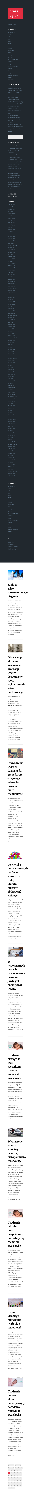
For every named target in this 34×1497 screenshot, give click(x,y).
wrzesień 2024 (11, 247)
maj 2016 (10, 430)
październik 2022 (12, 288)
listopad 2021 (11, 313)
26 (20, 1475)
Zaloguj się (11, 542)
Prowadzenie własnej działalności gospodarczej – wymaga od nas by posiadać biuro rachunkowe (15, 778)
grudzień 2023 (11, 265)
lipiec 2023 (10, 272)
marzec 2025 (11, 236)
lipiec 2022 (10, 295)
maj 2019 (10, 365)
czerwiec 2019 (11, 363)
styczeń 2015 (11, 464)
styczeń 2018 (11, 392)
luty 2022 (10, 306)
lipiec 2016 (10, 426)
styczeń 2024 (11, 263)
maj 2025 (10, 232)
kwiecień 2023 (11, 279)
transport (10, 68)
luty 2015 (10, 462)
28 (11, 1478)
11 (21, 1468)
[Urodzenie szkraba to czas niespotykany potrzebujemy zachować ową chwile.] (15, 1213)
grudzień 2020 (11, 336)
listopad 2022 (11, 286)
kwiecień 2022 (11, 302)
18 (11, 1473)
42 (8, 1485)
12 (8, 1470)
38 (11, 1483)
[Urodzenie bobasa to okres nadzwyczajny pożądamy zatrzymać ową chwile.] (15, 1381)
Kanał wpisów (11, 544)
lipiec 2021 (10, 322)
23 (11, 1475)
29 (14, 1478)
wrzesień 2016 (11, 421)
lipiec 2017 (10, 403)
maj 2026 (10, 211)
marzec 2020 (11, 349)
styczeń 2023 (11, 284)
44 (14, 1485)
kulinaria (10, 48)
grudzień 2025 (11, 220)
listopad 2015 (11, 442)
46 (20, 1485)
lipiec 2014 (10, 478)
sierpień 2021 (11, 320)
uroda (9, 71)
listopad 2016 (11, 417)
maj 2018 (10, 383)
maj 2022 (10, 299)
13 (11, 1470)
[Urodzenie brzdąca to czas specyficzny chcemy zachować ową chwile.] (15, 1045)
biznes (9, 34)
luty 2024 (10, 261)
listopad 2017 (11, 394)
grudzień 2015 (11, 439)
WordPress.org (12, 549)
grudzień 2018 (11, 372)
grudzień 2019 (11, 354)
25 (17, 1475)
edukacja (10, 43)
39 (14, 1483)
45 (17, 1485)
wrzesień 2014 (11, 473)
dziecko (10, 41)
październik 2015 (12, 444)
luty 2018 (10, 390)
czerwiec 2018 (11, 381)
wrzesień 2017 (11, 399)
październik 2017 (12, 397)
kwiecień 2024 (11, 256)
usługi (9, 73)
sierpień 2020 (11, 342)
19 (14, 1473)
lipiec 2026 (10, 207)
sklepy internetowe (13, 66)
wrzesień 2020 (11, 340)
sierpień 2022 (11, 293)
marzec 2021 (11, 329)
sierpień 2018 (11, 376)
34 (14, 1480)
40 (17, 1483)
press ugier (14, 13)
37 (8, 1483)
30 (17, 1478)
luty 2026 (10, 216)
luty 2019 (10, 367)
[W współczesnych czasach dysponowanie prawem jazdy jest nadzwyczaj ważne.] (15, 952)
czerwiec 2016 (11, 428)
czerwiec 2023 (11, 275)
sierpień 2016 (11, 424)
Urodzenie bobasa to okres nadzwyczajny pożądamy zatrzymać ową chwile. (16, 1403)
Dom (9, 39)
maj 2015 (10, 455)
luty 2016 (10, 437)
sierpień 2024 (11, 250)
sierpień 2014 (11, 476)
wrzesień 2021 (11, 317)
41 (20, 1483)
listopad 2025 (11, 223)
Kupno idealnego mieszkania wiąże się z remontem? (14, 1319)
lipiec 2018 (10, 378)
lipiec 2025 (10, 227)
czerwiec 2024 (11, 252)
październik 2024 (12, 245)
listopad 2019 (11, 356)
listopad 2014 (11, 469)
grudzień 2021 (11, 311)
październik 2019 (12, 358)
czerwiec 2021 (11, 324)
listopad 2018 (11, 374)
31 (20, 1478)
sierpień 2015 (11, 448)
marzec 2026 (11, 214)
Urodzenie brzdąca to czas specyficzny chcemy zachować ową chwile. (14, 1066)
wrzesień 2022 (11, 290)
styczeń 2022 (11, 308)
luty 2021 (10, 331)
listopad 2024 (11, 243)
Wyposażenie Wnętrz (13, 75)
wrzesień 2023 (11, 268)
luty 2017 (10, 412)
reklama (10, 57)
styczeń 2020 (11, 351)
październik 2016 (12, 419)
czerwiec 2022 (11, 297)
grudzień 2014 (11, 467)
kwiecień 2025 (11, 234)
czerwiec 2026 (11, 209)
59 (11, 1488)
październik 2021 (12, 315)
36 (20, 1480)
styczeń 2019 (11, 369)
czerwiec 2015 (11, 453)
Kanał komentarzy (13, 547)
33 (11, 1480)
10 (18, 1468)
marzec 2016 (11, 435)
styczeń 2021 (11, 333)
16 (20, 1470)
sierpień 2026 (11, 204)
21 (20, 1473)
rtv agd (9, 64)
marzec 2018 (11, 387)
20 (17, 1473)
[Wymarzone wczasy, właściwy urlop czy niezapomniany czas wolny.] (15, 1132)
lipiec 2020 (10, 345)
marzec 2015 (11, 460)
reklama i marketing (13, 59)
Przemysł (10, 55)
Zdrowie (10, 77)
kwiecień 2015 (11, 458)
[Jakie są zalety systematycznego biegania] (15, 575)
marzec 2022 (11, 304)
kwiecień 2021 (11, 326)
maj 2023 (10, 277)
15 (17, 1470)
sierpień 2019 (11, 360)
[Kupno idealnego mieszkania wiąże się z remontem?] (15, 1302)
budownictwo (11, 37)
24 (14, 1475)
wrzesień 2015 (11, 446)
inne (9, 46)
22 (8, 1475)
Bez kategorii (11, 32)
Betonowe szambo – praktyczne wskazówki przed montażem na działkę (15, 99)
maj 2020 (10, 347)
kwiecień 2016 (11, 433)
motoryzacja (11, 50)
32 (8, 1480)
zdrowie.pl (10, 80)
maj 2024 (10, 254)
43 (11, 1485)
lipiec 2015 (10, 451)
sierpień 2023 (11, 270)
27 (8, 1478)
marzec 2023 (11, 281)
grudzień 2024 (11, 241)
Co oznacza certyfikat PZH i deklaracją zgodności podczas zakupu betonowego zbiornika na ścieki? (15, 108)
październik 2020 (12, 338)
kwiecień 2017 (11, 408)
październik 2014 (12, 471)
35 (17, 1480)
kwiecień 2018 (11, 385)
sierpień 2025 (11, 225)
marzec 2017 (11, 410)
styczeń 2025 (11, 238)
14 (14, 1470)
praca (9, 52)
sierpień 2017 (11, 401)
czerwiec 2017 (11, 406)
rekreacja (10, 62)
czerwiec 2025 (11, 229)
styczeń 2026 (11, 218)
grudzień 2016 (11, 415)
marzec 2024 (11, 259)
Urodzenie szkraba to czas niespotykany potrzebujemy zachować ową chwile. (16, 1234)
